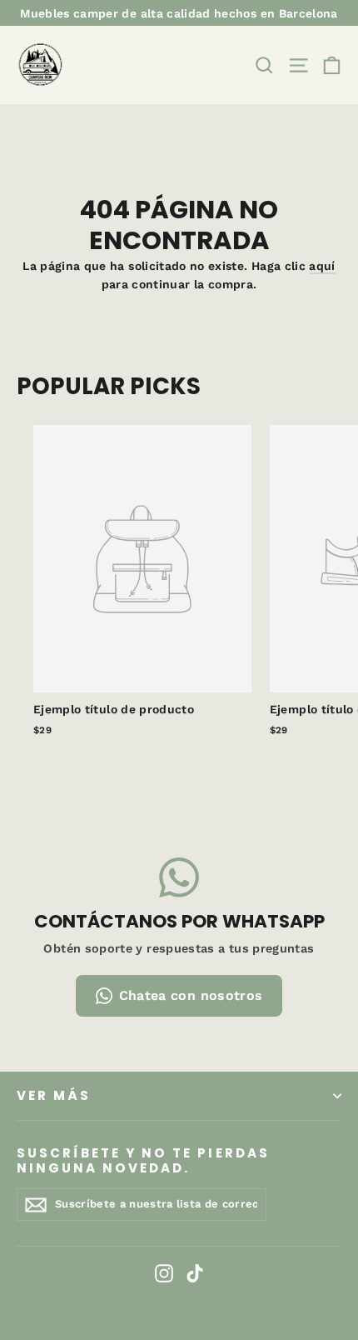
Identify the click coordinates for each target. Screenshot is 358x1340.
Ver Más (54, 1095)
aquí (322, 265)
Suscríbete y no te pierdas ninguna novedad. (143, 1160)
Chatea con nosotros (191, 995)
